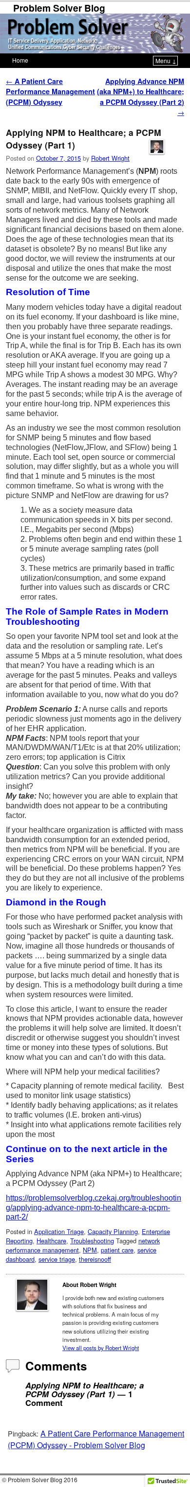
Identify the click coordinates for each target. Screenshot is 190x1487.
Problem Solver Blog (59, 8)
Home (20, 60)
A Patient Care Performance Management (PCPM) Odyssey (50, 91)
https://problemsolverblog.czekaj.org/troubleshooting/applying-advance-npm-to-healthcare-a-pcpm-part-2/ (93, 1207)
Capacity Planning (113, 1231)
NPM (90, 1249)
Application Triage (59, 1231)
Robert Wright (110, 158)
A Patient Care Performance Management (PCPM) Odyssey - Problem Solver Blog (96, 1439)
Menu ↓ (165, 60)
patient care (117, 1249)
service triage (56, 1259)
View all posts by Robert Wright (100, 1348)
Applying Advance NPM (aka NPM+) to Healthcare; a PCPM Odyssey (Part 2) (140, 96)
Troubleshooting (92, 1240)
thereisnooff (95, 1259)
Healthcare (51, 1240)
